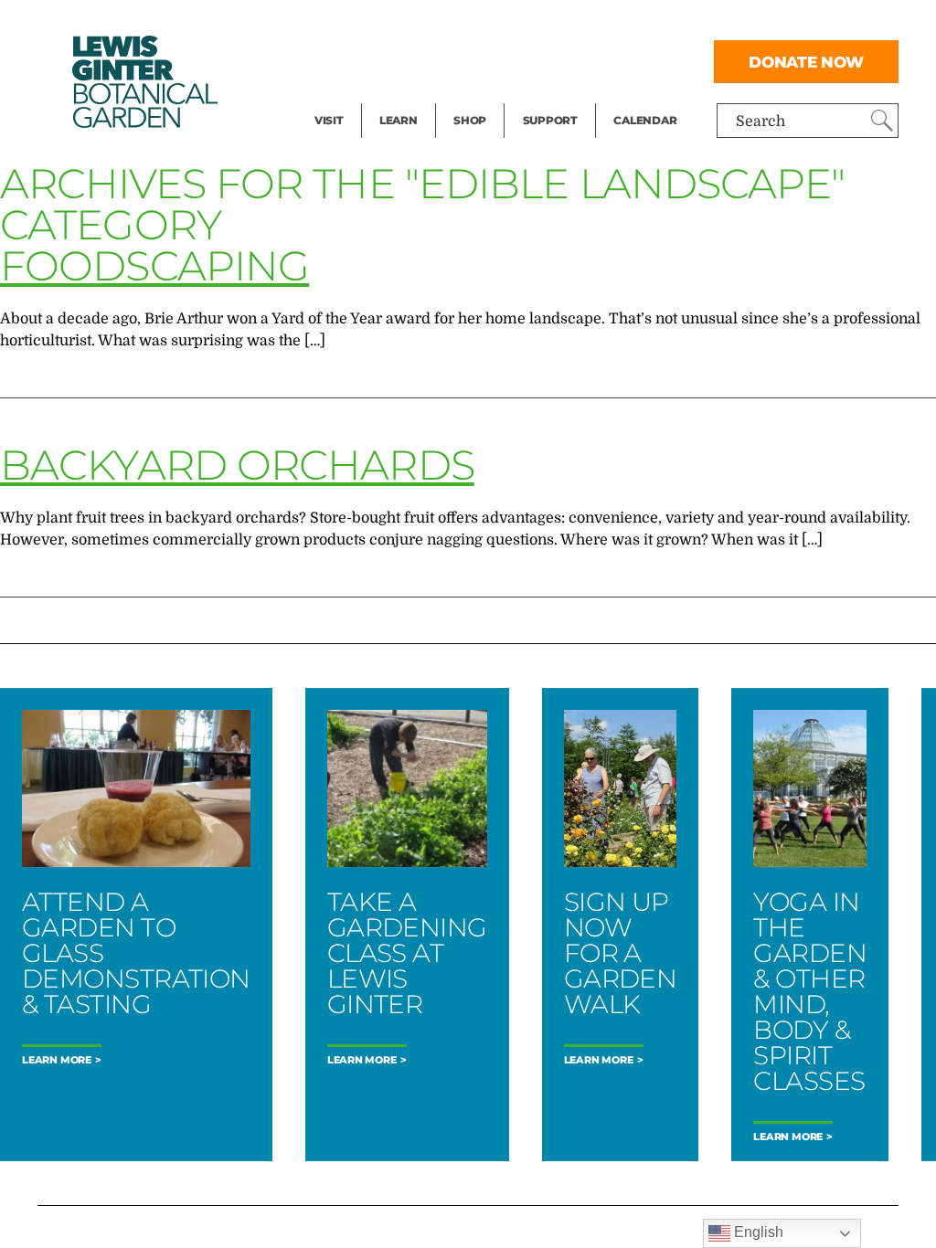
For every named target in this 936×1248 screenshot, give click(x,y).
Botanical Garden (143, 82)
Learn (398, 120)
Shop (469, 120)
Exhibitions (354, 97)
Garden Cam (422, 60)
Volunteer (556, 97)
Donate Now (806, 61)
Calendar (644, 120)
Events (338, 60)
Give (538, 60)
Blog (394, 97)
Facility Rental (364, 24)
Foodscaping (154, 265)
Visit (329, 120)
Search (760, 121)
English (756, 1232)
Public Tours (422, 24)
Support (550, 120)
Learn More (56, 1060)
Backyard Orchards (237, 464)
